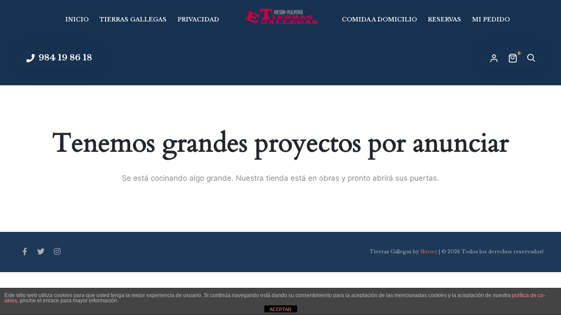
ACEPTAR (280, 309)
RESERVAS (444, 19)
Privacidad (198, 19)
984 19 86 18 (64, 57)
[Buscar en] (531, 58)
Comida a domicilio (379, 19)
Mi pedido (491, 19)
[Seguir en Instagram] (57, 252)
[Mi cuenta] (494, 58)
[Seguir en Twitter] (41, 252)
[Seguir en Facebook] (25, 252)
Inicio (77, 19)
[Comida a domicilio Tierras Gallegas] (280, 16)
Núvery (428, 252)
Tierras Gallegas (133, 19)
